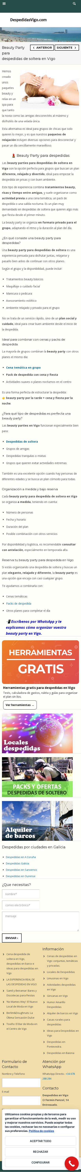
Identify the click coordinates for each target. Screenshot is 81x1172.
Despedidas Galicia (17, 863)
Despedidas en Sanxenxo (21, 870)
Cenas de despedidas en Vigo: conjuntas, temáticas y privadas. (62, 960)
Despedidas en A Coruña (21, 857)
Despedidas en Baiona (60, 1053)
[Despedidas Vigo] (28, 19)
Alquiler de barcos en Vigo (62, 1013)
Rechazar (40, 1151)
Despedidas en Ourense (20, 876)
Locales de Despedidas (61, 972)
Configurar (40, 1162)
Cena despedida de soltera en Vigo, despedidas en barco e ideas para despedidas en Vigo (22, 963)
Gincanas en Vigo (57, 996)
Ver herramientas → (20, 705)
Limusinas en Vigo (57, 978)
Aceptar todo (40, 1141)
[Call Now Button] (72, 1164)
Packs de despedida (18, 603)
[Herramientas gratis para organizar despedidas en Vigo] (40, 662)
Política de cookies (41, 1131)
